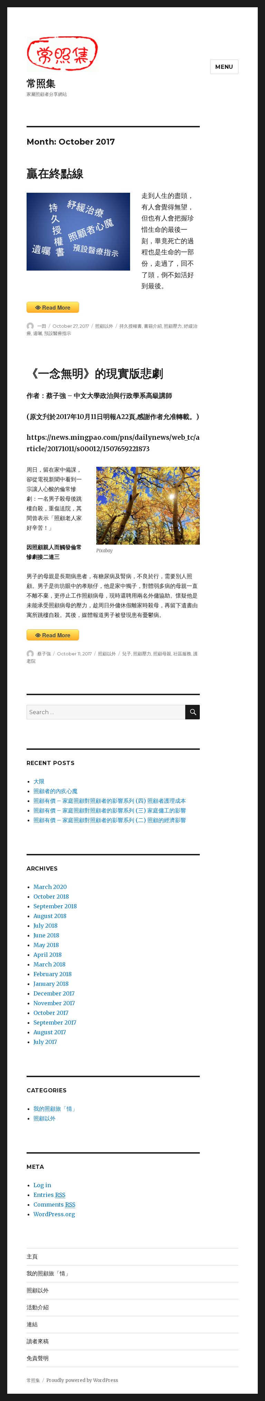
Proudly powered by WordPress (82, 1380)
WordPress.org (54, 1214)
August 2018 (50, 915)
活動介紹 (38, 1307)
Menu (224, 67)
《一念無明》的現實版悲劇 (95, 373)
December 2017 (54, 993)
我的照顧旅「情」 (55, 1108)
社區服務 (182, 653)
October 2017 (50, 1012)
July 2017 (45, 1041)
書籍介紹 (153, 326)
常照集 (41, 83)
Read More (56, 307)
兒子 (126, 653)
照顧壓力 (173, 326)
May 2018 (46, 944)
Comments (54, 1204)
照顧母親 (162, 653)
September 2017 (54, 1022)
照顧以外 (104, 326)
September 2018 (55, 906)
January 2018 (51, 983)
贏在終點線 (55, 173)
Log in (42, 1185)
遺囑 (37, 333)
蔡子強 (44, 653)
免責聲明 (38, 1358)
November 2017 (54, 1003)
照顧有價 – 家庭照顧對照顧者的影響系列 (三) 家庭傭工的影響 (109, 810)
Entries (49, 1194)
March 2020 (50, 886)
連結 (32, 1324)
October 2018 (51, 896)
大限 (39, 781)
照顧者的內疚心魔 (55, 791)
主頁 (32, 1256)
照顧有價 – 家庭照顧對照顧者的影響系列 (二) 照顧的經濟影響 (109, 820)
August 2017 (49, 1032)
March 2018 (49, 964)
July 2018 (45, 925)
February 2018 (52, 974)
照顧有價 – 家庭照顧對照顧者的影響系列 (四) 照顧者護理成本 (109, 800)
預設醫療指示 (57, 333)
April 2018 (47, 954)
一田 (41, 326)
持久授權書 (130, 326)
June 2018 (46, 935)
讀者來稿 (38, 1341)
